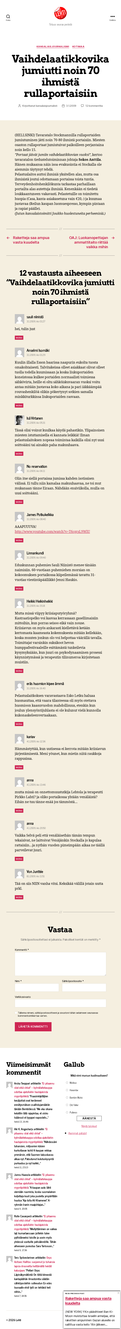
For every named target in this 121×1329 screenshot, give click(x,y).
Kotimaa (78, 46)
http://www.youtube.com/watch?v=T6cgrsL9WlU (52, 532)
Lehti (18, 1319)
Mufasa (73, 1082)
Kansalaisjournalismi (53, 46)
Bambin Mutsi (76, 1097)
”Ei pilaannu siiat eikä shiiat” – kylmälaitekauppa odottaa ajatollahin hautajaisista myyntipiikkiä (34, 1089)
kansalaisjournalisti (46, 105)
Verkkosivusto (23, 996)
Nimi (18, 981)
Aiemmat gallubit (77, 1133)
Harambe (74, 1090)
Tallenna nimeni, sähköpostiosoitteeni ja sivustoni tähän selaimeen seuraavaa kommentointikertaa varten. (58, 1014)
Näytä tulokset (89, 1125)
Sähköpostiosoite (73, 981)
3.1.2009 (71, 105)
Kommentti (22, 949)
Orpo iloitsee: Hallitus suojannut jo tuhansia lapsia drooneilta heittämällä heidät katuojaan (34, 1264)
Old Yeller (74, 1105)
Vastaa (19, 337)
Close (118, 1293)
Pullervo (73, 1112)
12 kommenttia (94, 105)
